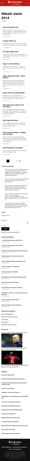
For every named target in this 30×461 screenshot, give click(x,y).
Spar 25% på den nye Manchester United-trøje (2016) (14, 365)
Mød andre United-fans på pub (9, 316)
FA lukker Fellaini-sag (9, 41)
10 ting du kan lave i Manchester (8, 413)
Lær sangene (4, 319)
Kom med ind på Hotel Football (8, 429)
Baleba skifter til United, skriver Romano (10, 282)
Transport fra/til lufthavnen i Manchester (10, 421)
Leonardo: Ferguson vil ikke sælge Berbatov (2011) (14, 332)
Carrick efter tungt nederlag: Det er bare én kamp (12, 245)
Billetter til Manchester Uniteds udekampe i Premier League (14, 425)
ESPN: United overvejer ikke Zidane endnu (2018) (13, 348)
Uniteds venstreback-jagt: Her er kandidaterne (11, 305)
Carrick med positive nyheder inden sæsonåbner (11, 287)
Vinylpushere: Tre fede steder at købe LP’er (10, 392)
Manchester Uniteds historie (9, 324)
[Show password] (27, 223)
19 (16, 161)
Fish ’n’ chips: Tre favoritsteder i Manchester (11, 402)
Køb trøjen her (5, 322)
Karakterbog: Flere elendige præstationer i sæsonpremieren (14, 250)
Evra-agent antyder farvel (10, 51)
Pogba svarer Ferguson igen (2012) (10, 367)
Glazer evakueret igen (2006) (8, 349)
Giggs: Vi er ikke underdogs (11, 64)
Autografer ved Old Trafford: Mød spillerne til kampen (13, 378)
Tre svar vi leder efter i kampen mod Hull (10, 299)
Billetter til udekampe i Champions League (10, 417)
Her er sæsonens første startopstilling (9, 271)
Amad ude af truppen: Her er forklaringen (10, 266)
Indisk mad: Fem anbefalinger (7, 388)
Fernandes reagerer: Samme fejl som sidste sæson (12, 256)
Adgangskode (4, 220)
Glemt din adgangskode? (13, 232)
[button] (2, 3)
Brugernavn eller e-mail (5, 215)
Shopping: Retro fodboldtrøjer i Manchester (10, 405)
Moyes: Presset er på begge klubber (14, 93)
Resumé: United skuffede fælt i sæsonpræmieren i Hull (13, 261)
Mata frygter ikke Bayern (10, 120)
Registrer (3, 232)
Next (20, 161)
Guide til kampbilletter (7, 314)
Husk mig (5, 225)
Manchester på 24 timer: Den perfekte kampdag (11, 409)
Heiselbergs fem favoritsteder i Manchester (10, 433)
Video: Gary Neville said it (10, 27)
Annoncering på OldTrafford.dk (20, 447)
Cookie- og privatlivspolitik (15, 449)
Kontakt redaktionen (6, 447)
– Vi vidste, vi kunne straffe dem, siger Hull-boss (11, 240)
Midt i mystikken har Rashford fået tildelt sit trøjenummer (13, 277)
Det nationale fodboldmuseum (8, 375)
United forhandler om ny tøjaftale (13, 148)
